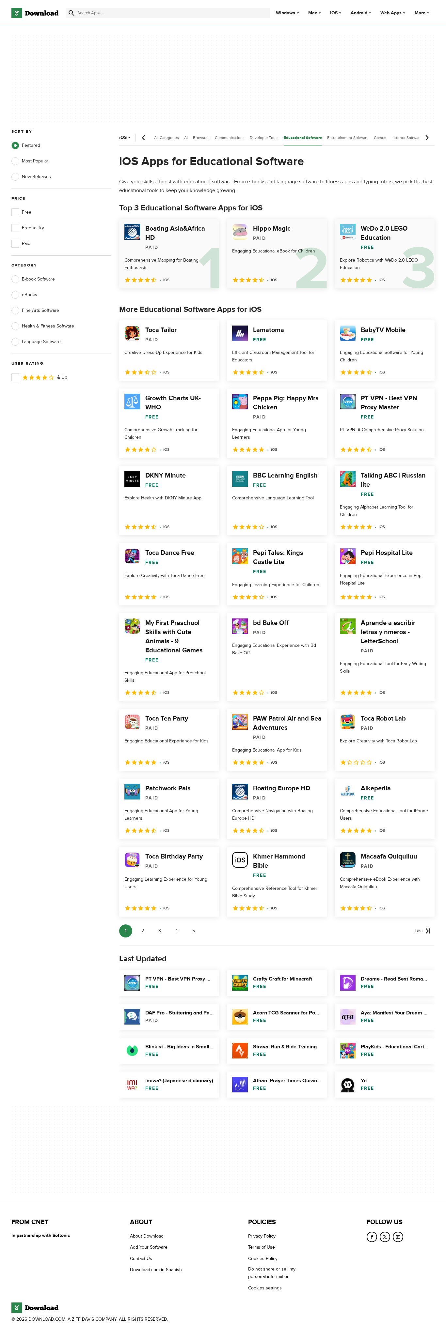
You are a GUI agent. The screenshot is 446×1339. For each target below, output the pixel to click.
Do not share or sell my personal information (271, 1272)
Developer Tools (264, 137)
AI (186, 137)
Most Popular (35, 161)
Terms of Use (261, 1247)
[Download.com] (34, 13)
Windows (285, 13)
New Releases (36, 176)
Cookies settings (265, 1288)
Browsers (201, 137)
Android (359, 13)
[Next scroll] (427, 137)
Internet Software (406, 137)
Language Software (41, 341)
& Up (62, 377)
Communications (230, 137)
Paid (26, 243)
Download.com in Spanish (156, 1269)
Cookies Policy (263, 1258)
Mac (312, 13)
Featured (31, 145)
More (420, 13)
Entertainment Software (348, 137)
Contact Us (141, 1258)
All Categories (166, 137)
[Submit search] (71, 13)
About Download (147, 1236)
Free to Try (33, 228)
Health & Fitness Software (48, 326)
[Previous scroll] (143, 137)
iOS (334, 13)
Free (26, 212)
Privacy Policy (262, 1236)
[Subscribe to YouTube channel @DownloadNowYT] (398, 1237)
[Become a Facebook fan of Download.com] (372, 1237)
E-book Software (38, 279)
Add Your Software (148, 1247)
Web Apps (391, 13)
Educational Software (303, 137)
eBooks (29, 294)
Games (380, 137)
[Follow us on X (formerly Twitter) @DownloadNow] (385, 1237)
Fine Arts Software (40, 310)
